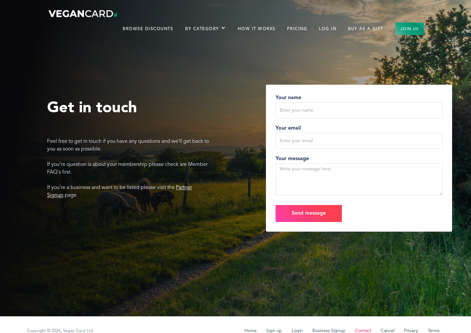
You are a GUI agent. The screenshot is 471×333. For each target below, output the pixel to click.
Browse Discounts (148, 29)
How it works (257, 29)
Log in (327, 29)
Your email (288, 128)
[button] (205, 32)
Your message (292, 158)
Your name (288, 97)
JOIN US (410, 29)
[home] (83, 13)
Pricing (297, 29)
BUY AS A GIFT (365, 29)
